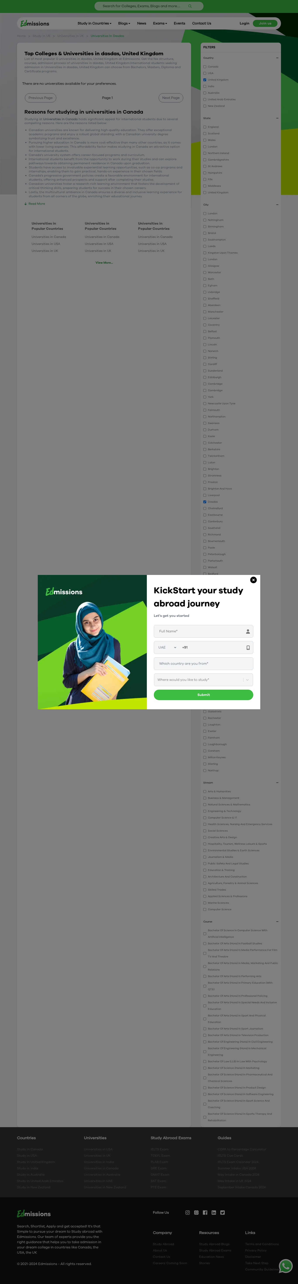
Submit (203, 694)
